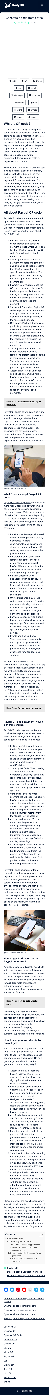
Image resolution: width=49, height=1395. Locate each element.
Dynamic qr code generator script (20, 1306)
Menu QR (8, 1352)
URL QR (8, 1373)
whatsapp (18, 95)
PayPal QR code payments (17, 502)
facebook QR (10, 1339)
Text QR (8, 1369)
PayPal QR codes (12, 218)
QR (5, 1360)
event (19, 110)
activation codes (35, 979)
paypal (33, 117)
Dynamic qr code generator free (20, 1310)
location (20, 102)
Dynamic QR (10, 1331)
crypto (33, 110)
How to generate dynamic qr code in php (24, 1318)
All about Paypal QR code (19, 1241)
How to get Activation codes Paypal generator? (26, 1254)
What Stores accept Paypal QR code (26, 1245)
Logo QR (8, 1348)
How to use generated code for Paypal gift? (24, 1260)
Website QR (10, 1377)
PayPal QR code (12, 870)
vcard (19, 117)
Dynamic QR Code (13, 1335)
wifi (35, 102)
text (13, 81)
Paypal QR (12, 1268)
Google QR (9, 1343)
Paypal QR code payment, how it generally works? (25, 1248)
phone (38, 81)
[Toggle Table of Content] (40, 1235)
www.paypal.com (19, 1083)
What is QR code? (15, 1238)
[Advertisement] (24, 53)
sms (19, 88)
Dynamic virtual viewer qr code (19, 1314)
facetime (35, 95)
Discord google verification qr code (24, 1272)
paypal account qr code (15, 161)
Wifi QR (7, 1382)
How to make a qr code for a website (26, 1275)
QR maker (9, 1365)
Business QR (10, 1327)
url (25, 81)
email (33, 88)
